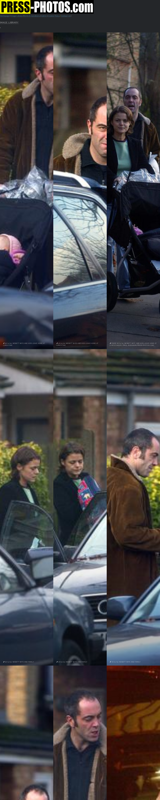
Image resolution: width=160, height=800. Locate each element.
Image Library (17, 16)
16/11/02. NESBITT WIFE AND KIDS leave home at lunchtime (24, 344)
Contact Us (65, 16)
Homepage (4, 16)
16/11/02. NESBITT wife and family (19, 662)
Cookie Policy (54, 16)
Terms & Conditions (32, 16)
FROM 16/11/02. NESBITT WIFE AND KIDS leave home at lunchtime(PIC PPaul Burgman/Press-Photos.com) (133, 344)
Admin (44, 16)
